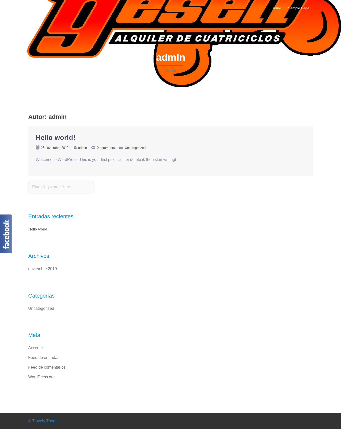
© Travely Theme (43, 421)
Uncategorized (135, 148)
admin (82, 148)
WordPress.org (41, 377)
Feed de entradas (43, 357)
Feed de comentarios (47, 367)
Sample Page (298, 8)
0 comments (106, 148)
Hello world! (55, 137)
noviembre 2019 (42, 269)
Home (276, 8)
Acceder (35, 348)
